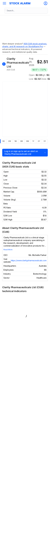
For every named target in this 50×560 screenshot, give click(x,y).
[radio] (3, 141)
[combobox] (26, 10)
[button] (4, 3)
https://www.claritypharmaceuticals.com (29, 260)
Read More (7, 250)
